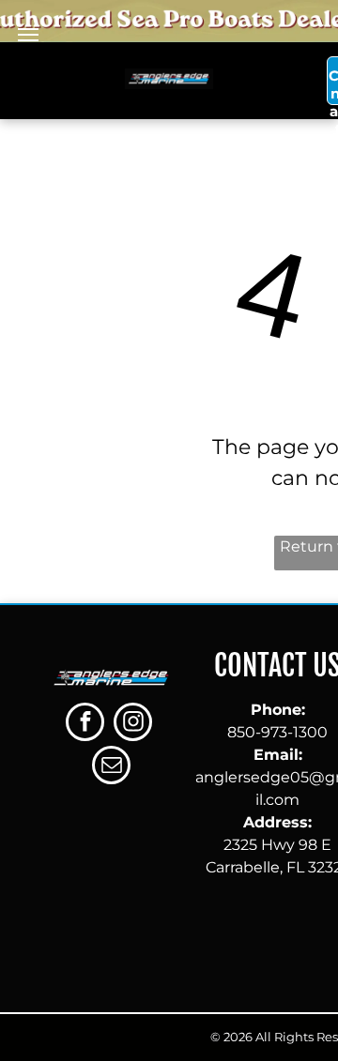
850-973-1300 (277, 732)
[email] (111, 767)
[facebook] (85, 724)
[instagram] (133, 724)
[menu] (28, 34)
